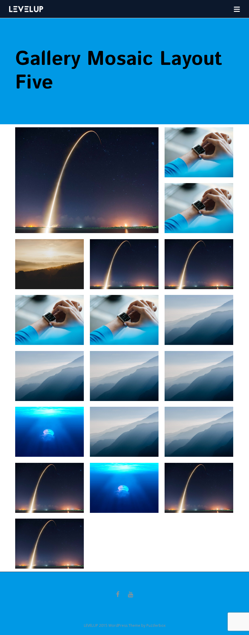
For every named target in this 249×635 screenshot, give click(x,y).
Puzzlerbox (155, 625)
